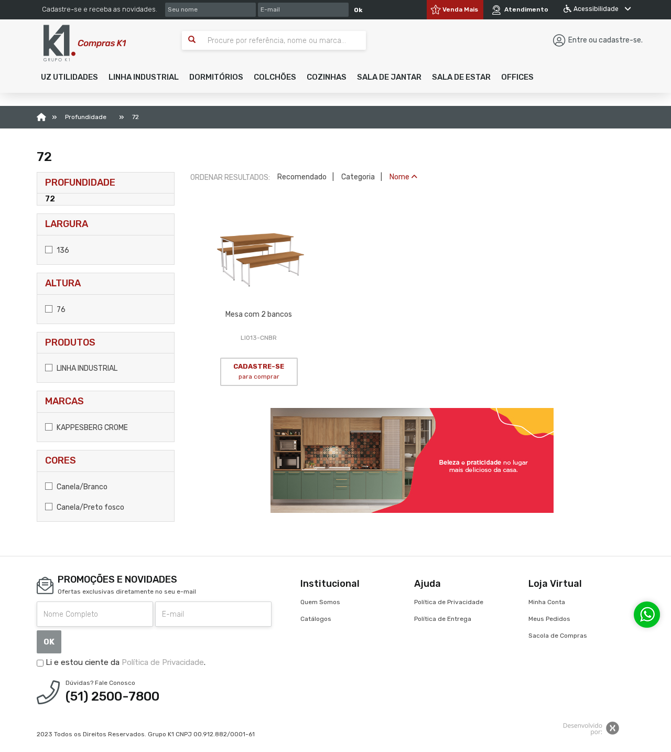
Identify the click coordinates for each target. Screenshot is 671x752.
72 (50, 198)
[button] (69, 77)
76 (60, 309)
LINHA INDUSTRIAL (86, 368)
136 (62, 250)
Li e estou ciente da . (124, 662)
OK (49, 642)
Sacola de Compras (557, 635)
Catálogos (315, 618)
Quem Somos (320, 602)
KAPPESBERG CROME (91, 427)
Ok (358, 10)
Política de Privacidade (163, 662)
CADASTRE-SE (258, 371)
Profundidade (80, 182)
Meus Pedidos (549, 618)
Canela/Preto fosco (89, 507)
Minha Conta (546, 602)
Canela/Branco (81, 486)
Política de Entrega (442, 618)
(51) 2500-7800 (112, 696)
